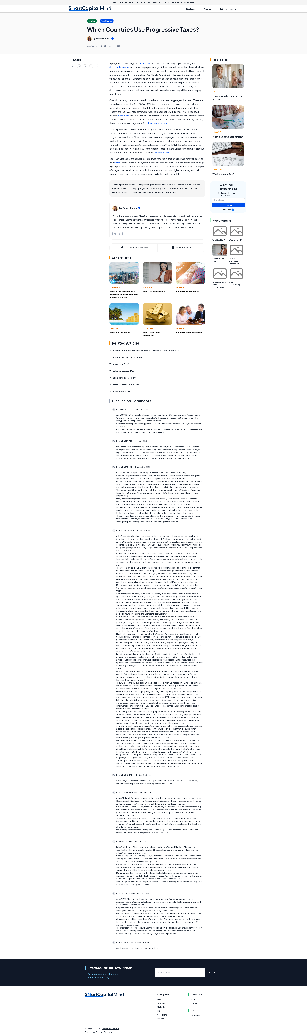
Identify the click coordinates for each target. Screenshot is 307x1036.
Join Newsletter (228, 8)
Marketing (161, 1007)
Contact (194, 1003)
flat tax (117, 162)
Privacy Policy (90, 1032)
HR (158, 1011)
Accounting (162, 1014)
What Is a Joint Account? (189, 332)
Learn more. (190, 2)
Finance (180, 287)
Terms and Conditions (104, 1032)
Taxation (147, 287)
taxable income (162, 152)
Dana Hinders (103, 38)
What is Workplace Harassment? (235, 261)
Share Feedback (183, 247)
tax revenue (123, 115)
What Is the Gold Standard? (151, 334)
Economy (114, 287)
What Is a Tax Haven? (120, 332)
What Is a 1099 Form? (154, 291)
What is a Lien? (218, 240)
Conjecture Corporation (110, 1029)
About (193, 999)
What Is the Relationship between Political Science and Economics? (123, 294)
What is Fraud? (235, 240)
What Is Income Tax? (223, 174)
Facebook (195, 1015)
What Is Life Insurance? (188, 291)
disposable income (119, 67)
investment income (158, 123)
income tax (144, 63)
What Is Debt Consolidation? (227, 136)
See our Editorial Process (136, 247)
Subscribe (228, 205)
